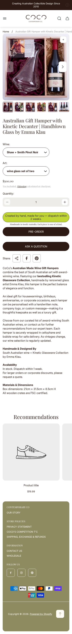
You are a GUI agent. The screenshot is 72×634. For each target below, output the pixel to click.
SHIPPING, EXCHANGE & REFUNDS (26, 536)
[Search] (59, 18)
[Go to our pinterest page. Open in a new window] (32, 573)
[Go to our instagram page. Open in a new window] (21, 573)
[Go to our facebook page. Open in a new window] (11, 573)
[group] (8, 107)
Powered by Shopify (41, 614)
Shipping (21, 186)
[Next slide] (63, 66)
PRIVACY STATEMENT (19, 526)
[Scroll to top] (60, 614)
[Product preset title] (31, 452)
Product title (31, 485)
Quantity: (8, 193)
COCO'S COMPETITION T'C (22, 531)
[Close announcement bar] (67, 5)
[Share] (17, 258)
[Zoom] (63, 39)
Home (6, 31)
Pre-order (36, 231)
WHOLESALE (14, 555)
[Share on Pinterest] (37, 258)
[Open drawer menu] (5, 18)
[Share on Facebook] (27, 258)
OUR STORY (13, 512)
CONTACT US (14, 550)
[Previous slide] (9, 66)
